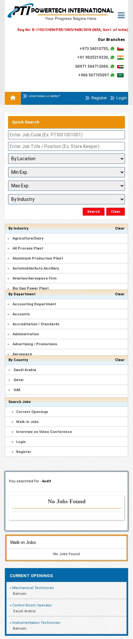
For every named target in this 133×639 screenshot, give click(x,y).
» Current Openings (30, 412)
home (13, 98)
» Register (21, 452)
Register (99, 97)
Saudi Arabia (25, 370)
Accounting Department (34, 304)
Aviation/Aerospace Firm (34, 278)
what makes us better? (44, 96)
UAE (17, 390)
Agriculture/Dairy (28, 238)
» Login (19, 442)
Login (121, 97)
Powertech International (60, 19)
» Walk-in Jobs (25, 422)
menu (123, 17)
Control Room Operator (32, 605)
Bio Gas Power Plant (31, 288)
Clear (120, 228)
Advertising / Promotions (35, 344)
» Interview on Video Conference (42, 432)
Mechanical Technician (33, 588)
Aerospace (22, 354)
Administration (26, 334)
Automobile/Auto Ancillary (36, 268)
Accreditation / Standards (36, 324)
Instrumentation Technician (36, 623)
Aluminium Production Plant (38, 258)
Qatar (19, 380)
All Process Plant (28, 248)
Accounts (21, 314)
